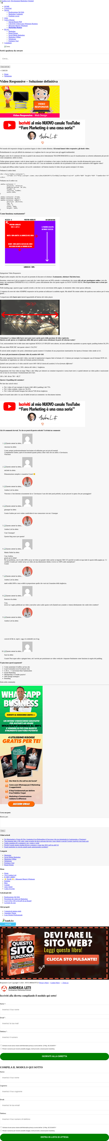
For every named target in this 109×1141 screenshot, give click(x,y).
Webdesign (12, 39)
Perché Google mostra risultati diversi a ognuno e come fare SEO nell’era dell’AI (31, 845)
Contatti (7, 885)
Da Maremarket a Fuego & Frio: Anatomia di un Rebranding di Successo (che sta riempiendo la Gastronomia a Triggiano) (45, 839)
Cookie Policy (55, 983)
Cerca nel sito (5, 67)
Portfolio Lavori (14, 16)
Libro (6, 18)
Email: (2, 1099)
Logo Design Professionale (13, 915)
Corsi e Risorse (9, 20)
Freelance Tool (14, 41)
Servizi (6, 10)
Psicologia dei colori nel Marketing (16, 899)
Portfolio (7, 881)
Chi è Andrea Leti (10, 875)
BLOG (6, 29)
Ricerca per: (4, 817)
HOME (6, 6)
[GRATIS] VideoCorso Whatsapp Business (23, 24)
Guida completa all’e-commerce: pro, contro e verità (21, 843)
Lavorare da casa (10, 903)
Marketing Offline (15, 37)
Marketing (12, 31)
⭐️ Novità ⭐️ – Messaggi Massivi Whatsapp (19, 879)
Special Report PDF (15, 22)
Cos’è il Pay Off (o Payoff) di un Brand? (18, 901)
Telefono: (3, 1113)
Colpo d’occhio (9, 889)
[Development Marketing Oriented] (17, 1)
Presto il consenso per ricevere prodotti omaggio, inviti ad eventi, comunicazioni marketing (28, 1049)
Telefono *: (3, 1031)
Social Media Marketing (17, 35)
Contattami (8, 43)
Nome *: (3, 1004)
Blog (6, 883)
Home (6, 74)
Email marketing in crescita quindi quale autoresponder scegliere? (26, 847)
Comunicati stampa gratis (12, 911)
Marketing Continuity (16, 14)
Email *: (2, 1018)
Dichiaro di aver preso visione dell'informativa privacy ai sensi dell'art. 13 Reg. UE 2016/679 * (29, 1045)
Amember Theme (10, 913)
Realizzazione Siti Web (16, 12)
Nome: (2, 1072)
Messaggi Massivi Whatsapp (18, 26)
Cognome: (3, 1086)
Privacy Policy (44, 983)
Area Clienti (8, 887)
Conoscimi (7, 8)
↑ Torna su (64, 983)
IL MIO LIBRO (9, 877)
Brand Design (13, 33)
